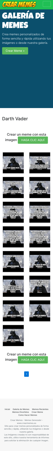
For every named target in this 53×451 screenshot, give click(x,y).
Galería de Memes (21, 409)
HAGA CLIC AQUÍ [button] (32, 140)
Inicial (7, 409)
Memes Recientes (40, 409)
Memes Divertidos (20, 412)
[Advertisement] (26, 80)
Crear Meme (37, 412)
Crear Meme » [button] (15, 50)
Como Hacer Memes (27, 415)
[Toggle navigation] (47, 4)
